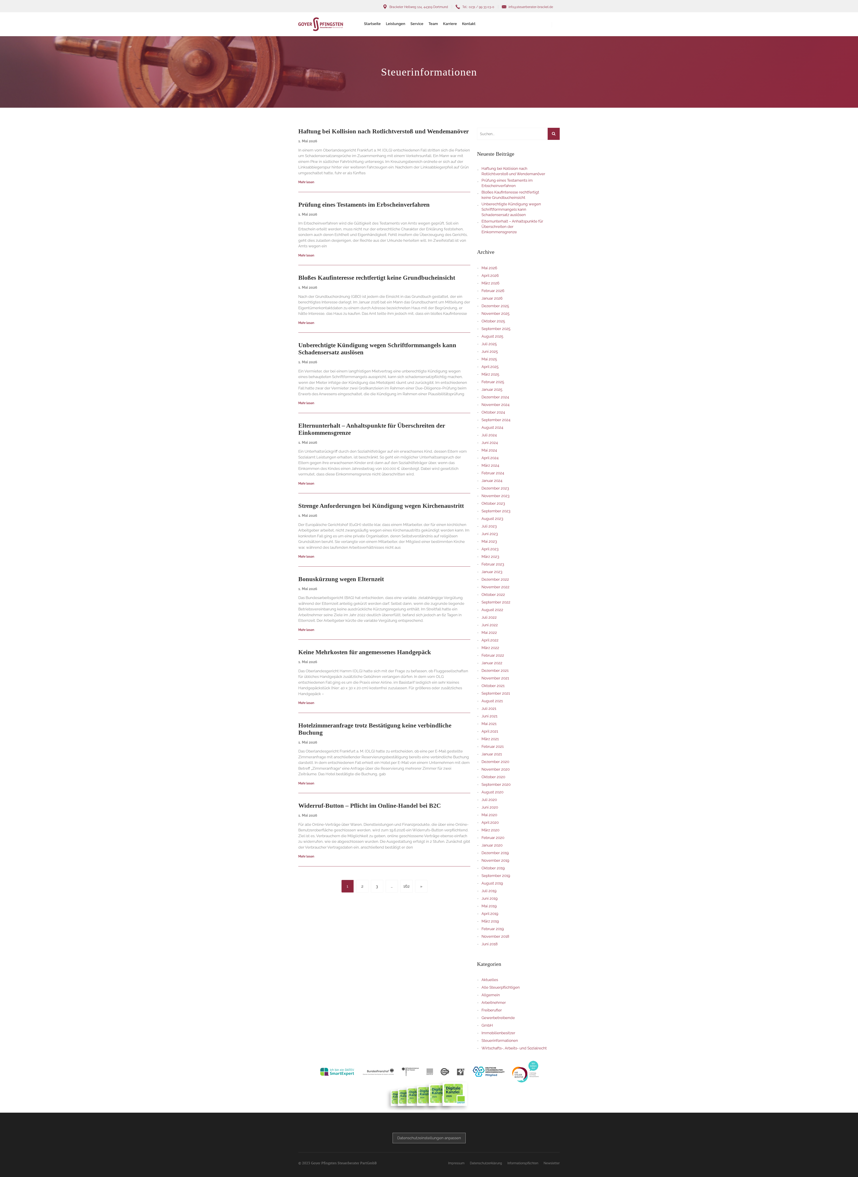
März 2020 (490, 830)
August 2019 (492, 883)
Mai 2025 (489, 359)
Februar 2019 (493, 929)
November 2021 (495, 678)
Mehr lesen (306, 182)
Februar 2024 (493, 473)
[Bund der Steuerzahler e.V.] (445, 1072)
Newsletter (552, 1163)
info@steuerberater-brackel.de (531, 7)
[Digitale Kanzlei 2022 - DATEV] (416, 1096)
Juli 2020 (489, 799)
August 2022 (492, 609)
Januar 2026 (492, 298)
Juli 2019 (489, 891)
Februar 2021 (493, 746)
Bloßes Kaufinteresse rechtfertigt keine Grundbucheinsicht (510, 195)
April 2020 (490, 822)
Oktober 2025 (493, 321)
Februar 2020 (493, 837)
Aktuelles (490, 979)
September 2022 (496, 602)
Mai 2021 (489, 723)
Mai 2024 (489, 450)
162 (406, 886)
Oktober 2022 (493, 594)
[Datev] (430, 1072)
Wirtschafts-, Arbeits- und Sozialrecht (514, 1048)
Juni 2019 (490, 898)
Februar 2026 (493, 290)
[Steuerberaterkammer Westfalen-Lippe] (461, 1072)
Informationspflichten (522, 1163)
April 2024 (490, 458)
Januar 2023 (492, 572)
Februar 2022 (493, 655)
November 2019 (495, 860)
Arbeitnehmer (494, 1002)
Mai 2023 (489, 541)
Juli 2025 (489, 344)
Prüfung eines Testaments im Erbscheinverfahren (507, 183)
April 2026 (490, 275)
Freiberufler (492, 1010)
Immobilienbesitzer (498, 1033)
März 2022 (490, 647)
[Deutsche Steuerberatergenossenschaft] (489, 1072)
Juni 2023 (490, 534)
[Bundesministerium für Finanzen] (410, 1071)
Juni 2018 (490, 944)
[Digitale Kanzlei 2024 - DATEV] (427, 1096)
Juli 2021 (489, 708)
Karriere (450, 24)
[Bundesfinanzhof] (378, 1071)
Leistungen (395, 24)
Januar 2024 (492, 480)
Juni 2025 (490, 351)
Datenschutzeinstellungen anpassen (429, 1138)
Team (433, 24)
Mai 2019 (489, 906)
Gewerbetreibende (498, 1017)
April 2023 (490, 549)
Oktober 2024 (493, 412)
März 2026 (490, 283)
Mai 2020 (489, 815)
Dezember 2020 (495, 761)
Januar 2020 (492, 845)
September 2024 (496, 420)
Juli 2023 (489, 526)
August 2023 (492, 518)
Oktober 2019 (493, 868)
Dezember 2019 (495, 853)
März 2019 (490, 921)
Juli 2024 (489, 435)
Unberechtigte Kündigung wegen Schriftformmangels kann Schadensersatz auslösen (511, 209)
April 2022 (490, 640)
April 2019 (490, 913)
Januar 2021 (492, 754)
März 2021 (490, 739)
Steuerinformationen (500, 1040)
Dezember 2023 (495, 488)
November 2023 (495, 496)
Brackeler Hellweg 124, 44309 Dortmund (418, 7)
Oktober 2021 (493, 685)
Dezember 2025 (495, 306)
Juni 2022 (490, 625)
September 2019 (496, 875)
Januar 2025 (492, 389)
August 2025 (492, 336)
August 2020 (492, 792)
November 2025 (495, 313)
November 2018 (495, 936)
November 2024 (495, 404)
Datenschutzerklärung (486, 1163)
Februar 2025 (493, 382)
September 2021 (496, 693)
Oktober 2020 (493, 777)
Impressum (456, 1163)
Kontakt (468, 24)
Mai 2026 (489, 268)
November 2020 (496, 769)
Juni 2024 (490, 442)
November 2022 (495, 587)
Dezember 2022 (495, 579)
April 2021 (490, 731)
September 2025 (496, 328)
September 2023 (496, 511)
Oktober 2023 (493, 503)
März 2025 (490, 374)
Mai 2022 (489, 632)
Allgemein (491, 995)
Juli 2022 (489, 617)
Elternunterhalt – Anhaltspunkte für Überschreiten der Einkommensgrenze (512, 226)
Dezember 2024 (495, 397)
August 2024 (492, 427)
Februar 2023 (493, 564)
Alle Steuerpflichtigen (501, 987)
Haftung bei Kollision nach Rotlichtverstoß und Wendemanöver (513, 171)
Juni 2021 (489, 716)
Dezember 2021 (495, 670)
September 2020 (496, 784)
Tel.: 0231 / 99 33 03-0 (478, 7)
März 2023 (490, 556)
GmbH (487, 1025)
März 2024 (490, 465)
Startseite (372, 24)
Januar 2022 (492, 663)
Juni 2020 (490, 807)
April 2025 (490, 366)
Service (416, 24)
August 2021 (492, 701)
